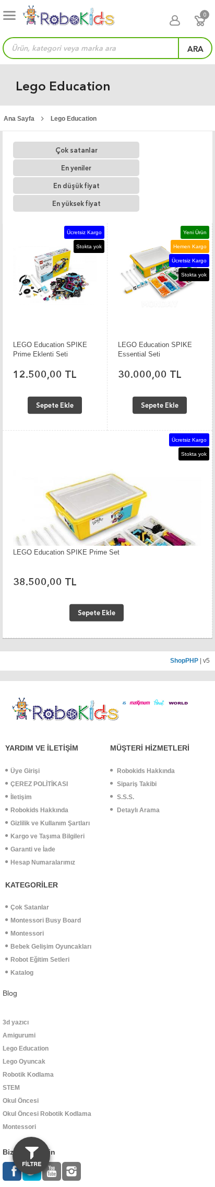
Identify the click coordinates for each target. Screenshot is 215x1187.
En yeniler (76, 168)
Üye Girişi (25, 771)
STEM (11, 1087)
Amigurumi (19, 1035)
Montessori (27, 933)
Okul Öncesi (21, 1100)
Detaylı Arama (137, 810)
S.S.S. (124, 797)
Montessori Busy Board (45, 920)
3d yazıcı (16, 1022)
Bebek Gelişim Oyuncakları (50, 946)
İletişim (21, 797)
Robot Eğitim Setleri (39, 959)
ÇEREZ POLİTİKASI (39, 784)
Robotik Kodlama (28, 1074)
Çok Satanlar (29, 907)
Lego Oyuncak (24, 1061)
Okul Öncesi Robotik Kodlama (47, 1113)
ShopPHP (184, 660)
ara (195, 49)
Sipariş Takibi (136, 784)
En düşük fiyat (76, 186)
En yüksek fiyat (76, 204)
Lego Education (74, 118)
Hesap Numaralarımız (42, 862)
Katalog (21, 972)
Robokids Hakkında (39, 810)
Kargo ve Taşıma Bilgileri (47, 836)
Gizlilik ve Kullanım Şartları (50, 823)
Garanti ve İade (32, 849)
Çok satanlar (76, 150)
